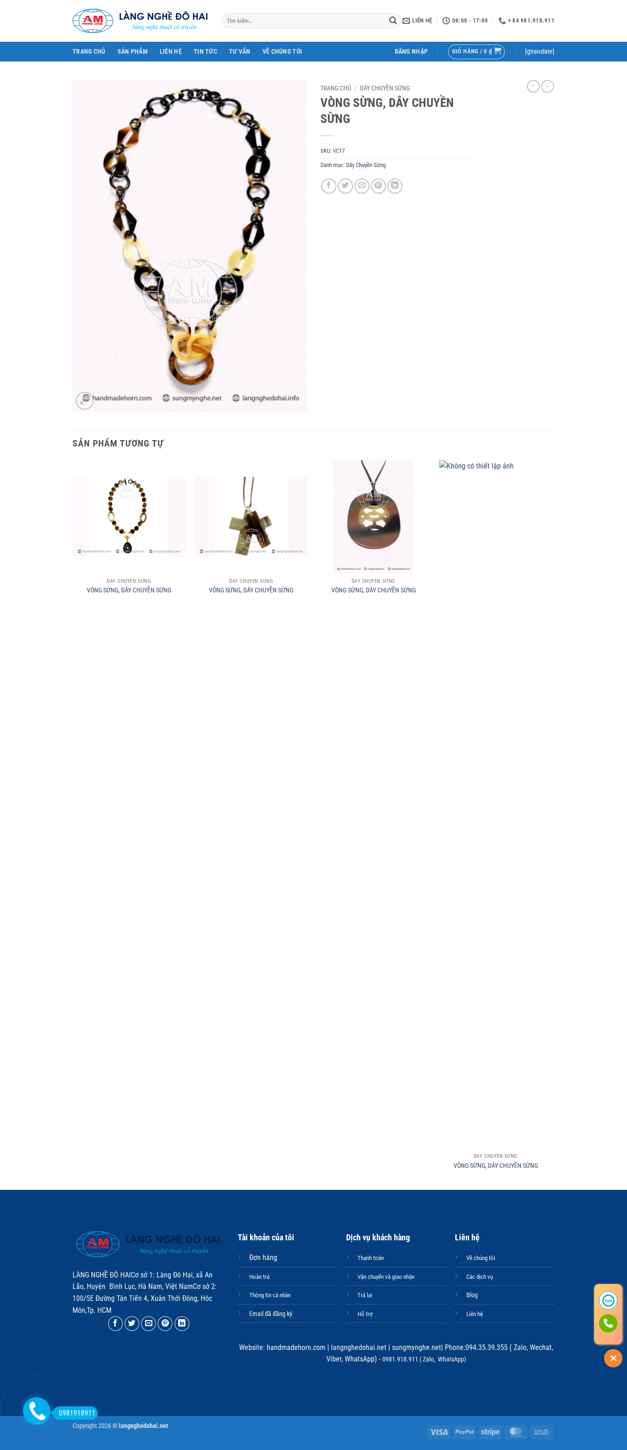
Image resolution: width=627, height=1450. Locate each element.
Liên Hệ (171, 52)
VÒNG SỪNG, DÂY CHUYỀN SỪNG (129, 590)
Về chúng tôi (282, 52)
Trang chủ (335, 88)
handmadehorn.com (295, 1347)
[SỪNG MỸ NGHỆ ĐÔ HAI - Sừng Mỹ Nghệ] (140, 21)
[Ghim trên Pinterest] (378, 186)
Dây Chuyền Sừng (385, 88)
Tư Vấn (240, 52)
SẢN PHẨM (133, 52)
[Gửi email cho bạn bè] (361, 186)
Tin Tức (205, 52)
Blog (472, 1295)
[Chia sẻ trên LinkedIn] (395, 186)
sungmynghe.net (415, 1347)
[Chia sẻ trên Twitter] (345, 186)
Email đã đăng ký (270, 1314)
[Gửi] (393, 21)
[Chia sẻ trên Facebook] (328, 186)
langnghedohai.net (358, 1347)
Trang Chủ (89, 52)
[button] (411, 51)
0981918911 (77, 1413)
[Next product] (533, 86)
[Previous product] (547, 86)
